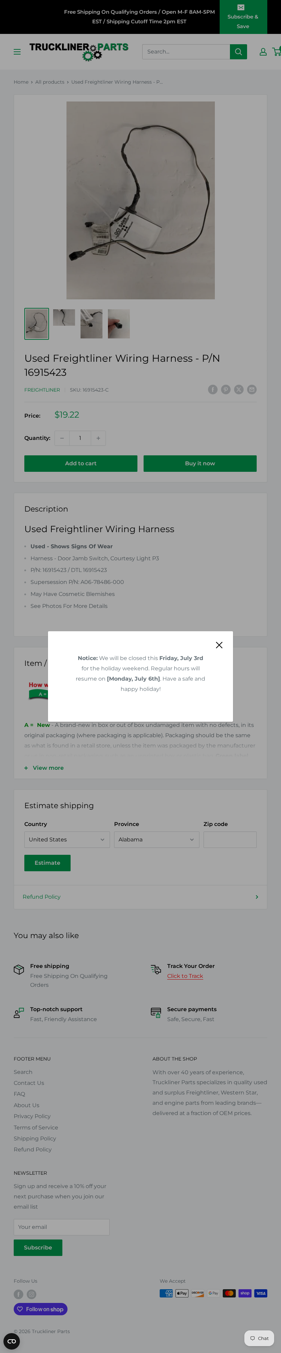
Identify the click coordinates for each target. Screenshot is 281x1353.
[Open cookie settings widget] (11, 1341)
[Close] (219, 644)
